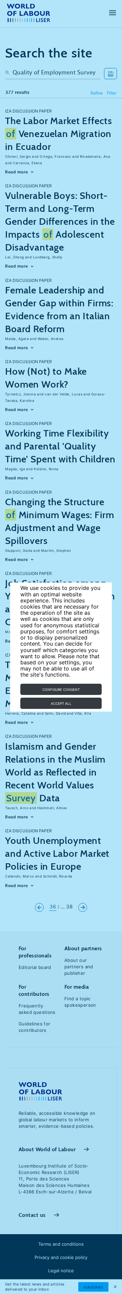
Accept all (61, 703)
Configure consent (61, 689)
